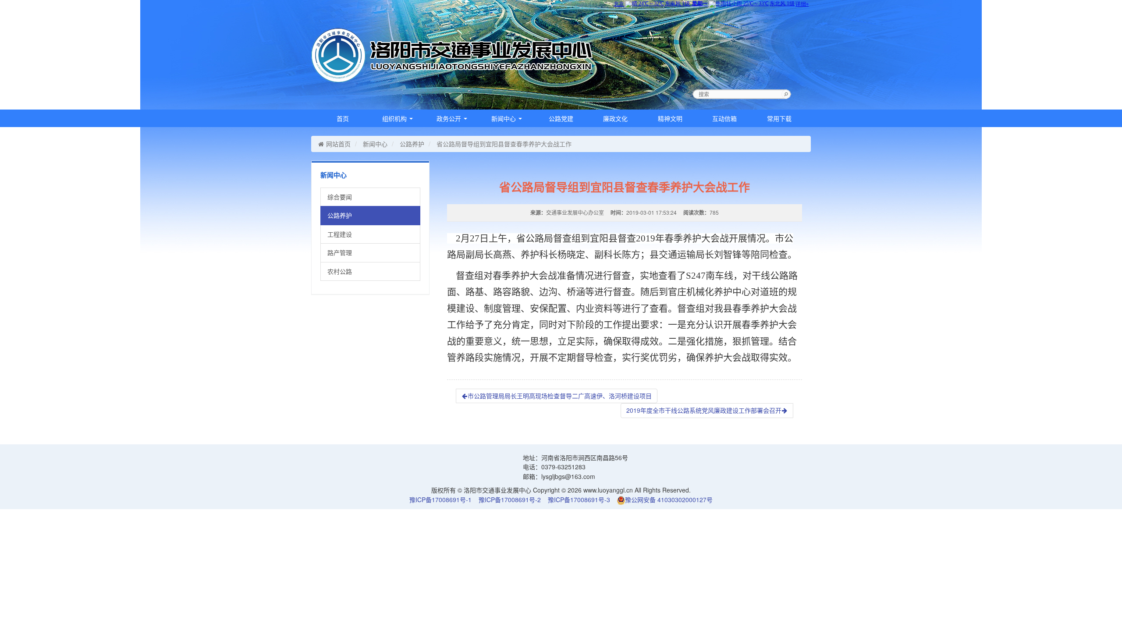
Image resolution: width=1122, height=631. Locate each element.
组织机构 (395, 118)
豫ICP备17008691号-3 (579, 499)
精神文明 (670, 118)
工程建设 (339, 234)
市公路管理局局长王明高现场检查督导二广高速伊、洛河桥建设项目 (560, 395)
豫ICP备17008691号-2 (510, 499)
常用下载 (779, 118)
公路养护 (412, 143)
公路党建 (561, 118)
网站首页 (338, 143)
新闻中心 (504, 118)
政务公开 (450, 118)
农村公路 (339, 271)
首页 (343, 118)
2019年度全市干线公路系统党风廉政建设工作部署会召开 (703, 410)
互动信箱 (724, 118)
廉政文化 (615, 118)
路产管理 (339, 252)
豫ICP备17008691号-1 (440, 499)
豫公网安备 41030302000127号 (669, 499)
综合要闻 (339, 196)
